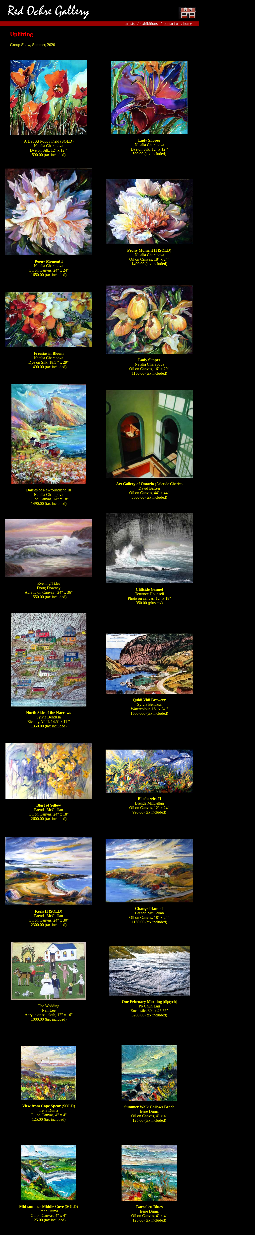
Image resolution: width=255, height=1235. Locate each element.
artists (130, 23)
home (187, 23)
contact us (171, 23)
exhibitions (149, 23)
